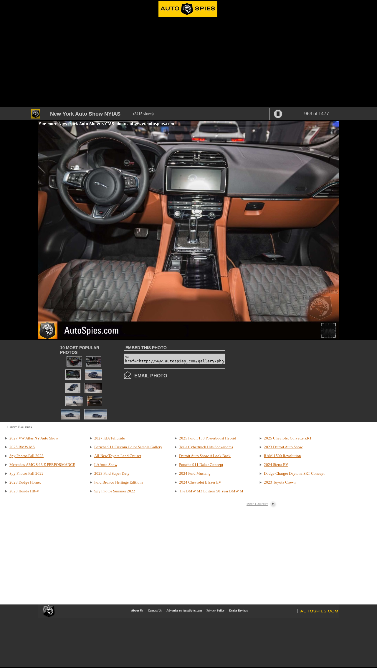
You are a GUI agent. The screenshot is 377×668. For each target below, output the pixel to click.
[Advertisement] (188, 63)
